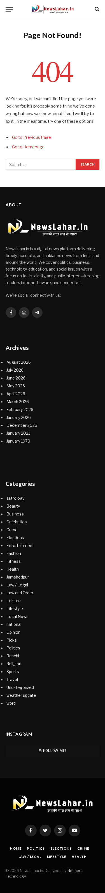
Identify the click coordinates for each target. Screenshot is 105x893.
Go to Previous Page (31, 137)
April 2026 (15, 393)
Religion (13, 663)
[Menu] (9, 9)
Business (15, 514)
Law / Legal (17, 584)
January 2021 (18, 433)
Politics (13, 648)
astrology (15, 498)
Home (15, 848)
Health (12, 569)
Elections (15, 537)
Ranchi (12, 655)
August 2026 (18, 362)
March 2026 (17, 401)
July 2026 (15, 370)
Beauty (13, 506)
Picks (11, 640)
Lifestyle (14, 608)
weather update (21, 695)
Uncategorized (20, 687)
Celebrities (16, 521)
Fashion (13, 553)
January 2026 (18, 417)
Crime (12, 529)
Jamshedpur (17, 577)
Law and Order (19, 592)
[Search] (96, 9)
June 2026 (15, 378)
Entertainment (20, 545)
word (11, 703)
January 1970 (18, 441)
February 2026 (19, 409)
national (13, 624)
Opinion (13, 632)
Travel (12, 679)
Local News (17, 616)
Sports (12, 671)
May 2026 (15, 385)
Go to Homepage (28, 146)
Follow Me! (54, 751)
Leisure (13, 600)
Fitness (13, 561)
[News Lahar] (53, 9)
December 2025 (21, 425)
